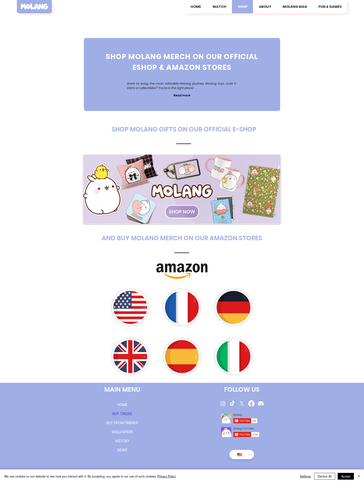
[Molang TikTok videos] (232, 403)
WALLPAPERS (122, 431)
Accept (345, 476)
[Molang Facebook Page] (251, 403)
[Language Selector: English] (241, 454)
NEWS (122, 450)
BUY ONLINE (122, 413)
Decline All (325, 476)
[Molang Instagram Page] (223, 403)
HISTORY (122, 441)
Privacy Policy (166, 476)
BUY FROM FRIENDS (122, 422)
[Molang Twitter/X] (242, 403)
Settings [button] (305, 476)
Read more (182, 95)
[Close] (358, 476)
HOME (122, 404)
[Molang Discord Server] (261, 403)
